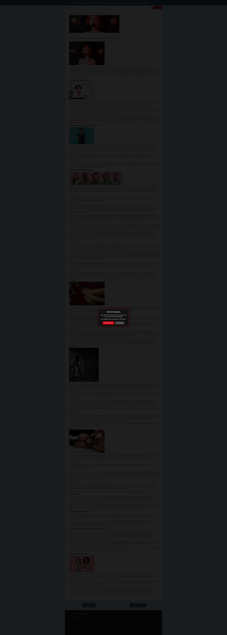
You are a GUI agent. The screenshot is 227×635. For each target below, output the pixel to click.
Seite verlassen (119, 322)
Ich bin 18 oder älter (108, 322)
